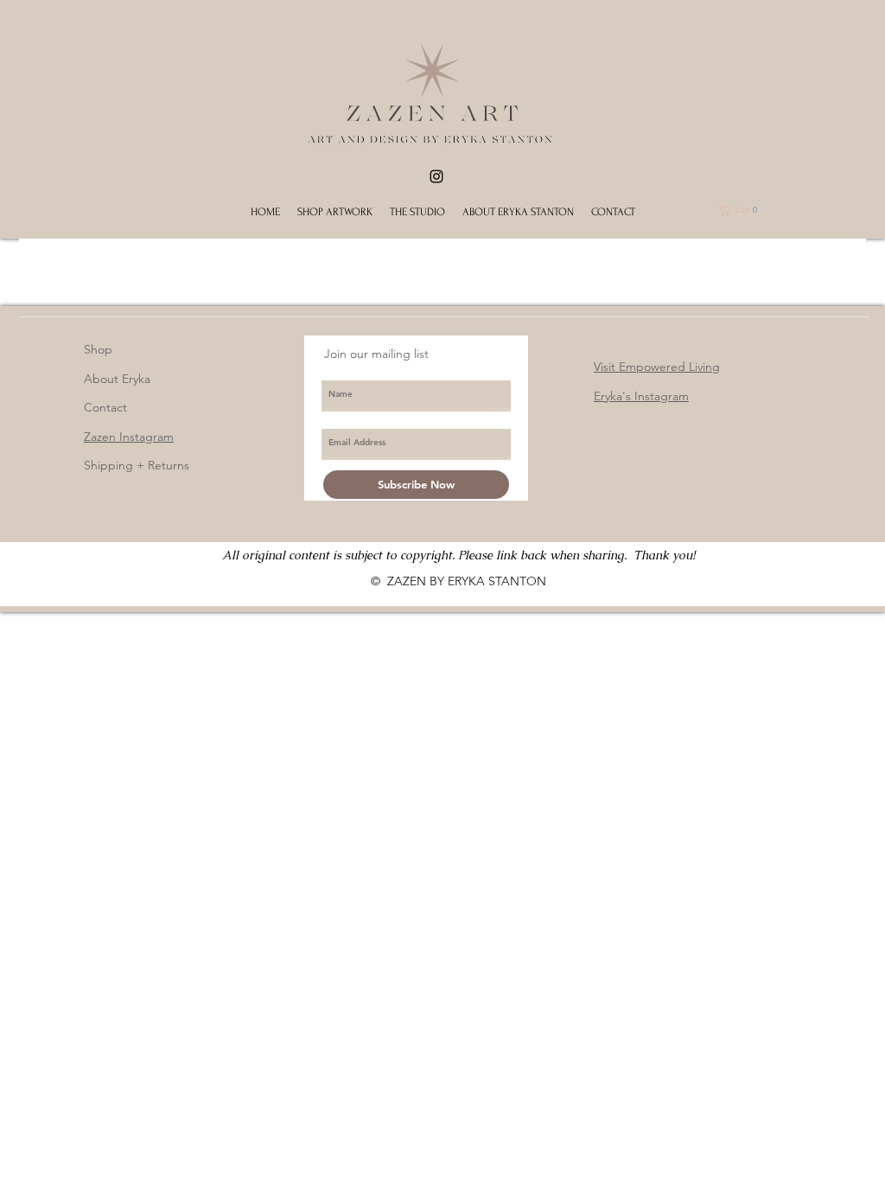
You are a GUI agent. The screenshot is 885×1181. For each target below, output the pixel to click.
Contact (105, 407)
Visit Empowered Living (657, 366)
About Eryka (117, 378)
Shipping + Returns (136, 465)
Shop (98, 349)
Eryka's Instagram (641, 396)
